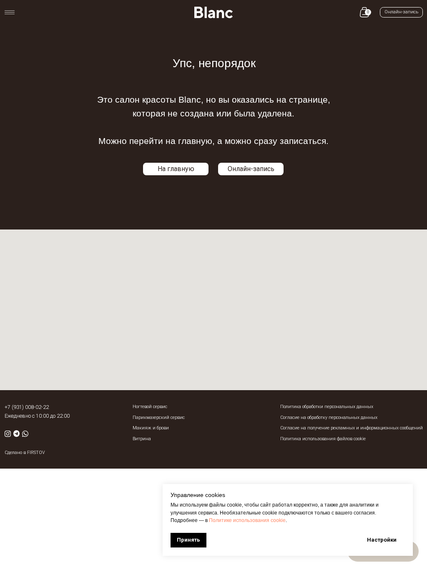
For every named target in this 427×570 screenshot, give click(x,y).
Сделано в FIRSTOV (25, 452)
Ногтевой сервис (150, 406)
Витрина (142, 438)
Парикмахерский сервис (159, 417)
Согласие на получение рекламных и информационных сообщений (351, 428)
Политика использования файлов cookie (323, 438)
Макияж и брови (151, 428)
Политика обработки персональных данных (326, 406)
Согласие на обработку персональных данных (328, 417)
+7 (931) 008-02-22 (27, 407)
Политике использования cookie (247, 520)
